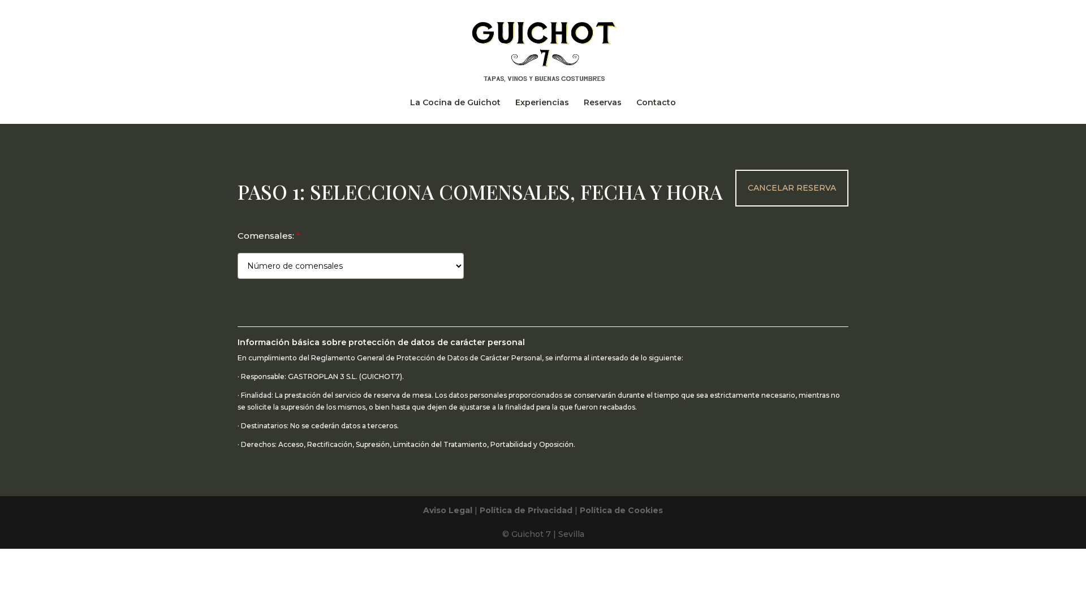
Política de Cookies (621, 510)
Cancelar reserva (792, 188)
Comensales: (269, 235)
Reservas (603, 102)
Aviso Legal (447, 510)
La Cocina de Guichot (455, 102)
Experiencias (542, 102)
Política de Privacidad (526, 510)
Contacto (656, 102)
